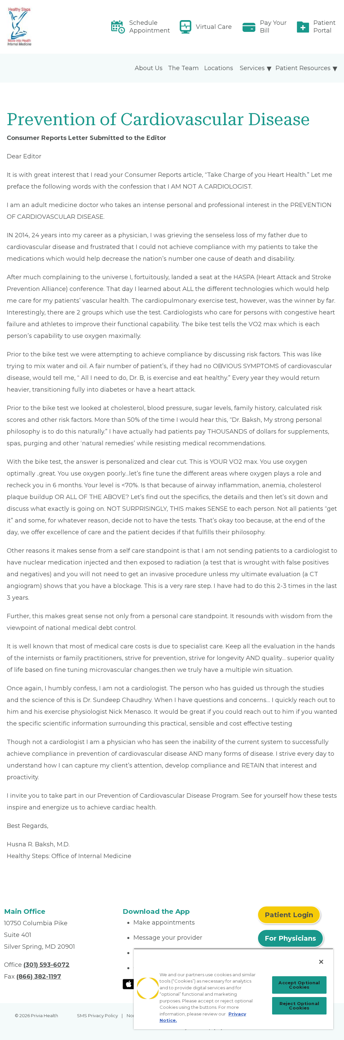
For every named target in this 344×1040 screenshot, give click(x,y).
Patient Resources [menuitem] (303, 68)
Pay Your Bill (273, 26)
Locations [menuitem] (218, 68)
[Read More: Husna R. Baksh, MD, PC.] (59, 27)
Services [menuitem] (252, 68)
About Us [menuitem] (149, 68)
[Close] (321, 961)
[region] (233, 988)
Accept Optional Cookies (299, 985)
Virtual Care (214, 27)
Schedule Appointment (149, 26)
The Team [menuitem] (183, 68)
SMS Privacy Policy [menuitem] (97, 1015)
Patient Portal (324, 26)
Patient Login (289, 915)
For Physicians (290, 938)
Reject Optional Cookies (299, 1005)
